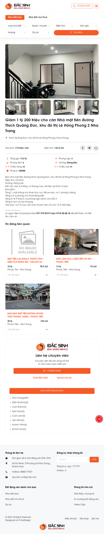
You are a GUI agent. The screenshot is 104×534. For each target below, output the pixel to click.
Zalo (96, 148)
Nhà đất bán (12, 494)
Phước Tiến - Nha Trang (68, 270)
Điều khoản (71, 519)
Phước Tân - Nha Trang (19, 270)
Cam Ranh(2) (19, 407)
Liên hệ (95, 519)
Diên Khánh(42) (20, 402)
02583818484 (83, 6)
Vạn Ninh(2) (18, 420)
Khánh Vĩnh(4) (19, 425)
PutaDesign (25, 520)
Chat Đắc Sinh (40, 378)
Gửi (94, 459)
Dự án (8, 505)
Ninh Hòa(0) (18, 411)
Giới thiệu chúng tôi (84, 494)
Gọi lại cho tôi (64, 378)
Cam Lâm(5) (18, 416)
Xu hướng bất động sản (86, 499)
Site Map (84, 519)
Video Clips (79, 505)
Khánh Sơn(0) (19, 429)
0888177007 (26, 472)
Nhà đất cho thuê (14, 499)
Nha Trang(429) (20, 398)
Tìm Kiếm (78, 33)
